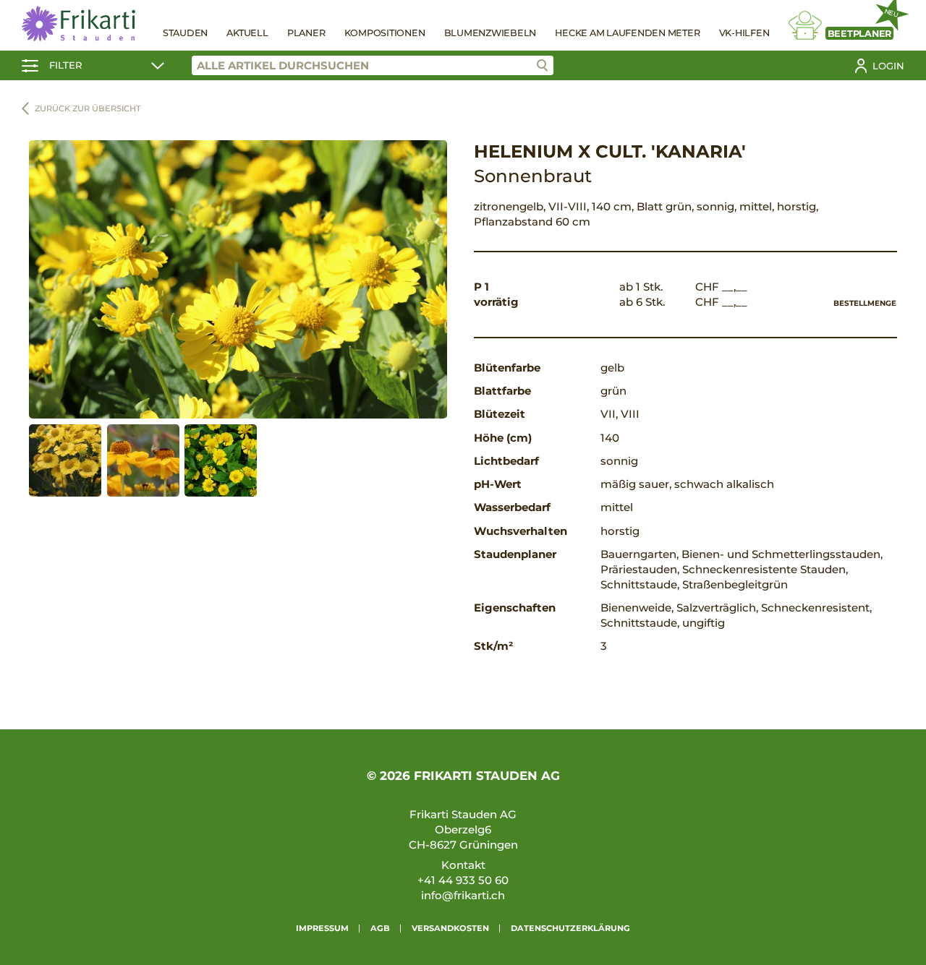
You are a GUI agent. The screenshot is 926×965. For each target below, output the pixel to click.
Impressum (322, 928)
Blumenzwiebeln (490, 32)
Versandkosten (450, 928)
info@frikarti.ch (463, 895)
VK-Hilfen (744, 32)
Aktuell (247, 32)
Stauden (185, 32)
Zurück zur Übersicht (88, 108)
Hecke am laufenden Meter (627, 32)
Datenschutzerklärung (570, 928)
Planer (306, 32)
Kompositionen (384, 32)
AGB (380, 928)
